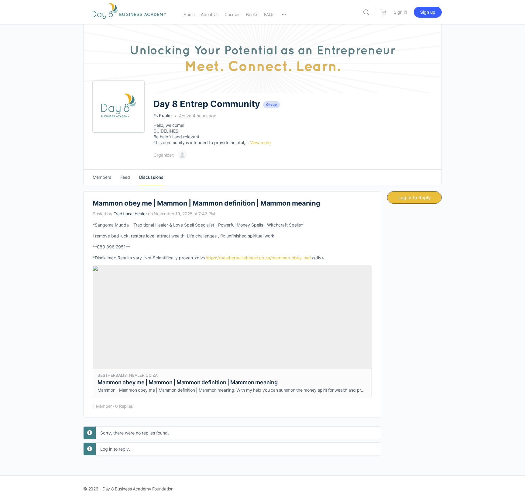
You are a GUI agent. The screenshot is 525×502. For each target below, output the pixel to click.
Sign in (400, 12)
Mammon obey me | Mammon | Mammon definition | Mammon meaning (188, 382)
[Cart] (384, 12)
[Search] (366, 12)
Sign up (427, 12)
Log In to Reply (414, 197)
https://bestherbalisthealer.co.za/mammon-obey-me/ (258, 257)
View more (260, 142)
